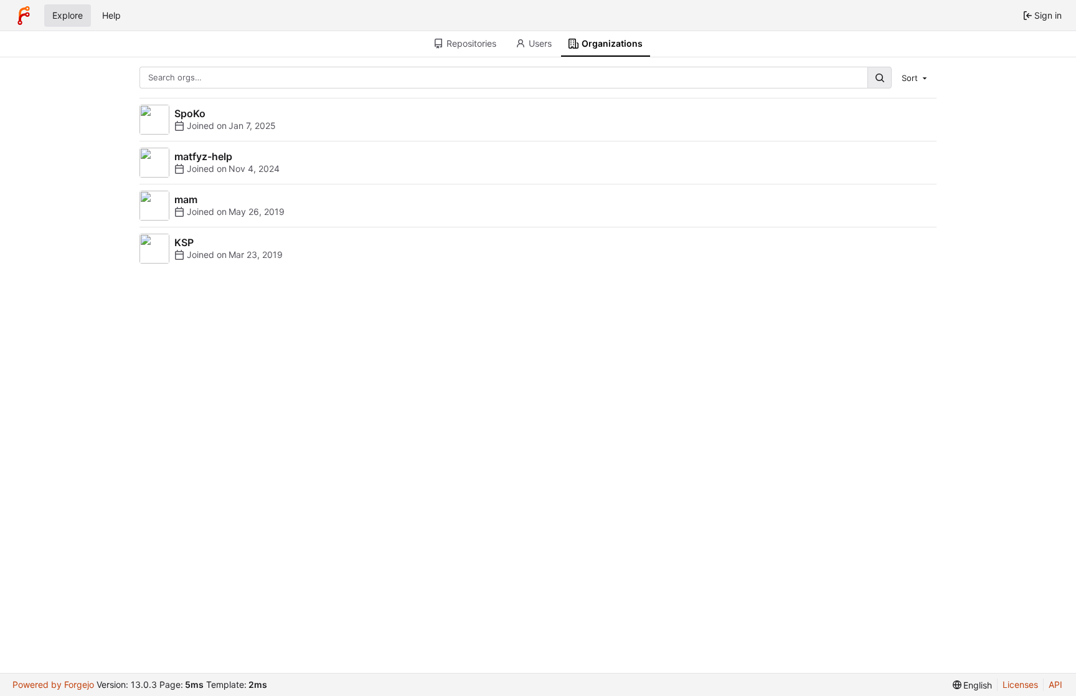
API (1055, 684)
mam (185, 199)
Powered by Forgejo (53, 684)
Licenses (1020, 684)
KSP (184, 242)
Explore (67, 15)
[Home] (23, 15)
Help (111, 15)
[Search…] (879, 77)
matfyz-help (203, 156)
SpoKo (189, 113)
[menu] (915, 77)
